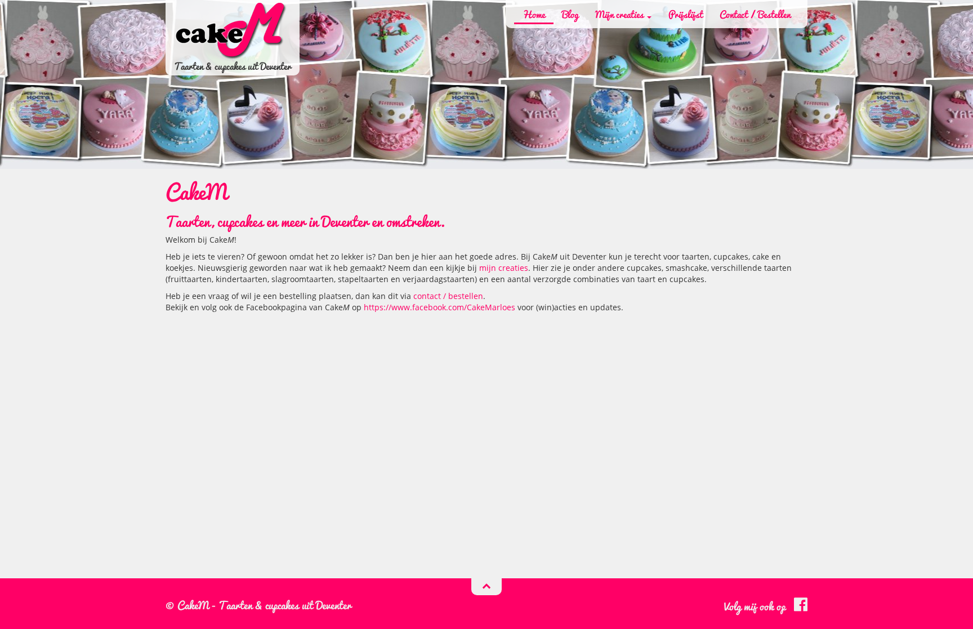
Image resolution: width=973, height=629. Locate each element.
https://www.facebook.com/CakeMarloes (439, 307)
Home (534, 14)
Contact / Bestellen (755, 14)
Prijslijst (685, 14)
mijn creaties (503, 267)
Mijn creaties (620, 14)
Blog (570, 14)
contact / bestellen (448, 296)
